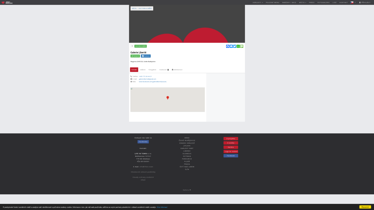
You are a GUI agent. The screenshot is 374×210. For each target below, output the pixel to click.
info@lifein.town (146, 167)
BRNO (187, 138)
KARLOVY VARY (187, 148)
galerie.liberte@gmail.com (147, 79)
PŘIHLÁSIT (366, 2)
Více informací (162, 207)
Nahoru (186, 190)
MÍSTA (134, 8)
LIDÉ (335, 2)
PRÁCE (312, 2)
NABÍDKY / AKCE (289, 2)
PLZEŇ (187, 161)
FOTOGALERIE (324, 2)
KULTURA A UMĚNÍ (145, 8)
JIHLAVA (187, 146)
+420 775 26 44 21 (145, 76)
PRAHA (187, 164)
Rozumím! (365, 207)
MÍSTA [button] (302, 2)
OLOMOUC (187, 153)
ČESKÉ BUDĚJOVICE (187, 140)
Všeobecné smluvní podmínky (143, 172)
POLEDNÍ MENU (272, 2)
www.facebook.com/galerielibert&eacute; (153, 82)
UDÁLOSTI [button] (257, 2)
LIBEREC (187, 151)
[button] (353, 2)
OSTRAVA (187, 156)
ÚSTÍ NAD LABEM (187, 167)
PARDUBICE (187, 159)
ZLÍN (187, 169)
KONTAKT (344, 2)
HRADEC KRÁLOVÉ (187, 143)
